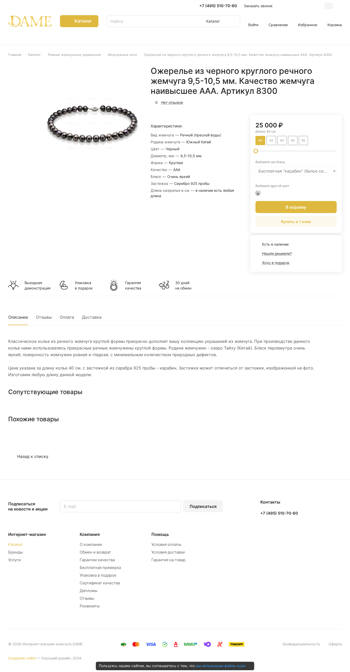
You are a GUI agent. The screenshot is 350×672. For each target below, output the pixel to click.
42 (271, 140)
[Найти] (233, 21)
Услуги (14, 559)
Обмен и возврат (95, 552)
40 (260, 140)
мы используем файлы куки (220, 666)
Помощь (160, 534)
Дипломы (88, 590)
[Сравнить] (325, 101)
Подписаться (203, 506)
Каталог (15, 544)
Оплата (67, 317)
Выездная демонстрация (37, 285)
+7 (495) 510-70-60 (218, 6)
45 (282, 140)
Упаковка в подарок (84, 285)
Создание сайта (22, 658)
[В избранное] (313, 101)
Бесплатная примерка (100, 567)
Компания (90, 534)
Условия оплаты (166, 544)
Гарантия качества (133, 285)
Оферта (335, 644)
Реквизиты (90, 606)
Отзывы (44, 317)
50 (293, 140)
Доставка (91, 317)
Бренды (15, 552)
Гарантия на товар (168, 559)
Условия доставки (168, 552)
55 (303, 140)
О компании (91, 544)
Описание (18, 317)
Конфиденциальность (301, 644)
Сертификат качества (100, 582)
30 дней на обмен (183, 285)
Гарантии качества (97, 559)
